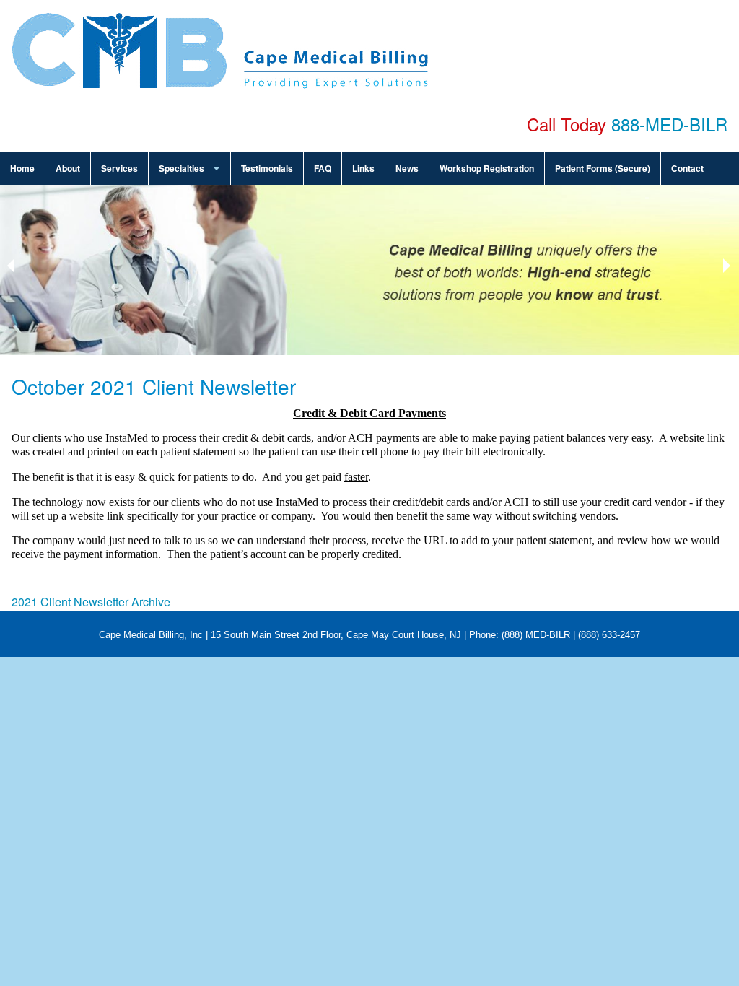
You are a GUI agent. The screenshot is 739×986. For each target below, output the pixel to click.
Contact (687, 168)
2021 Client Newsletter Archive (91, 601)
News (407, 168)
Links (363, 168)
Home (22, 168)
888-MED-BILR (669, 123)
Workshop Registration (487, 168)
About (68, 168)
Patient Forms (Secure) (602, 168)
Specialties (181, 168)
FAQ (322, 168)
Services (119, 168)
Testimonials (267, 168)
